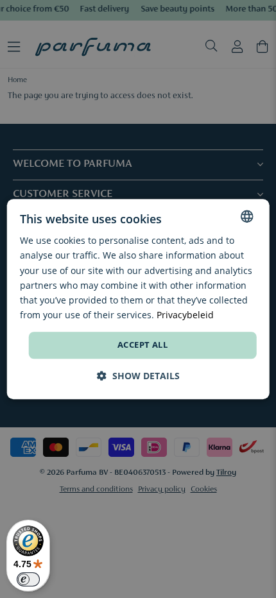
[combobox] (246, 216)
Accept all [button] (142, 344)
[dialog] (138, 299)
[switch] (28, 579)
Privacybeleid (185, 315)
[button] (138, 375)
